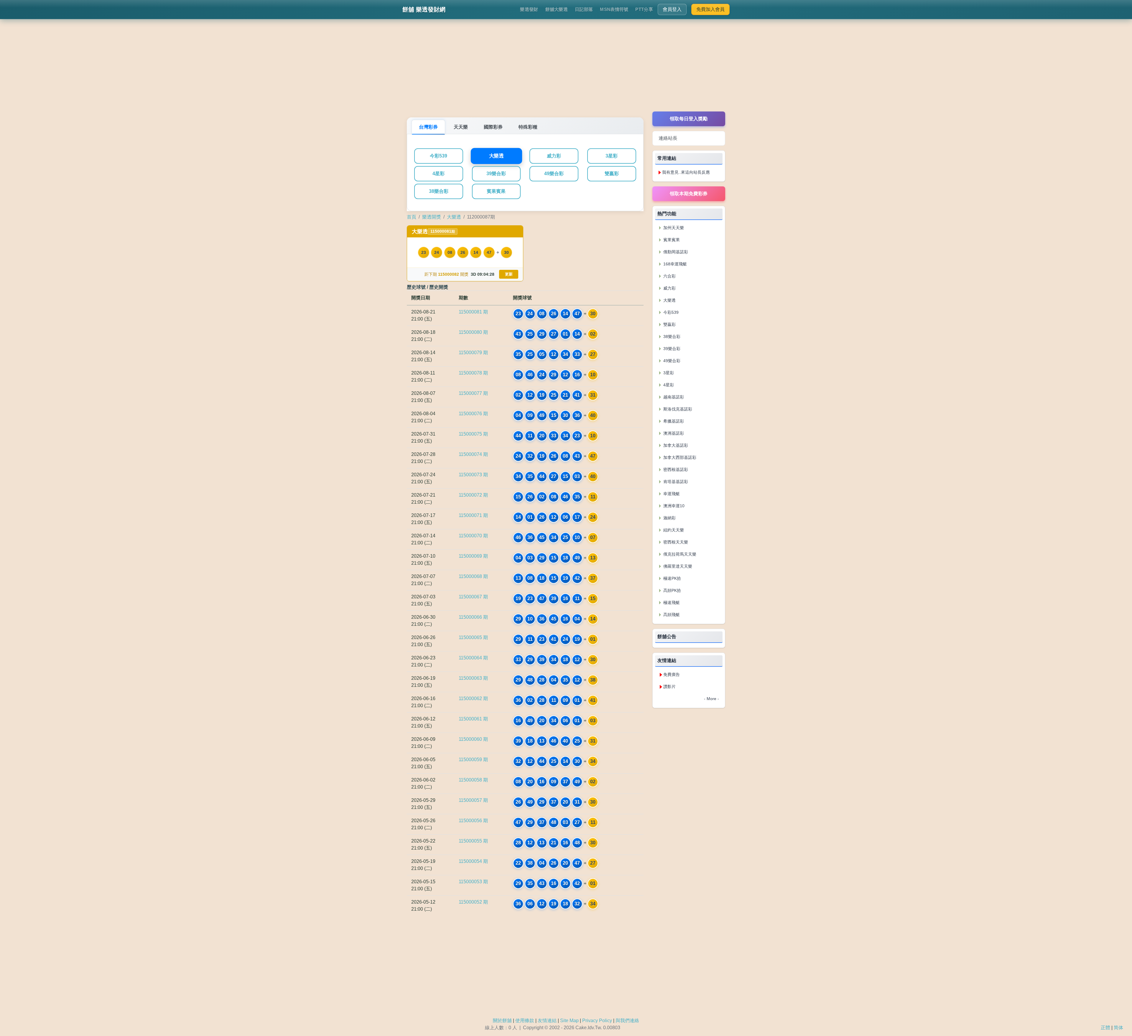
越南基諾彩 (673, 397)
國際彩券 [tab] (493, 126)
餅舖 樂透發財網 (423, 9)
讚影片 (669, 686)
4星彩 (438, 173)
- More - (711, 698)
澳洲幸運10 (673, 505)
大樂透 (496, 156)
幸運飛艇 (671, 493)
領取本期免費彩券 (689, 193)
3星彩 (612, 155)
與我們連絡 (627, 1020)
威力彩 (554, 155)
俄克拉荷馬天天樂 (679, 554)
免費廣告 (671, 674)
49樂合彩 (554, 173)
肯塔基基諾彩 (675, 481)
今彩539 (438, 155)
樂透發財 (529, 9)
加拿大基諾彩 (675, 445)
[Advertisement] (566, 70)
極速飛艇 (671, 602)
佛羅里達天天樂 (677, 566)
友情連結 (547, 1020)
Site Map (569, 1020)
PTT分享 (644, 9)
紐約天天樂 (673, 530)
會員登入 (672, 9)
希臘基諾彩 (673, 421)
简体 (1118, 1027)
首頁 (411, 216)
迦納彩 (669, 517)
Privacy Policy (597, 1020)
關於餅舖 (502, 1020)
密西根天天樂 (675, 542)
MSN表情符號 (614, 9)
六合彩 (669, 276)
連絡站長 (668, 138)
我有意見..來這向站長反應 (686, 172)
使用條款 (524, 1020)
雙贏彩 (612, 173)
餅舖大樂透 (556, 9)
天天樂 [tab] (461, 126)
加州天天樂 (673, 227)
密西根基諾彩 (675, 469)
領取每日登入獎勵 (689, 118)
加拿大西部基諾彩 (679, 457)
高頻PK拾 (671, 590)
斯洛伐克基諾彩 (677, 409)
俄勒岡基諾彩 (675, 251)
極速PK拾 (671, 578)
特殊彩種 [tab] (528, 126)
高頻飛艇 (671, 614)
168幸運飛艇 (674, 264)
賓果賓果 (496, 191)
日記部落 (584, 9)
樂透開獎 (431, 216)
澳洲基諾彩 (673, 433)
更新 (509, 274)
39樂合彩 (496, 173)
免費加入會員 (710, 9)
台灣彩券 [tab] (428, 126)
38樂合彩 (438, 191)
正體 (1105, 1027)
